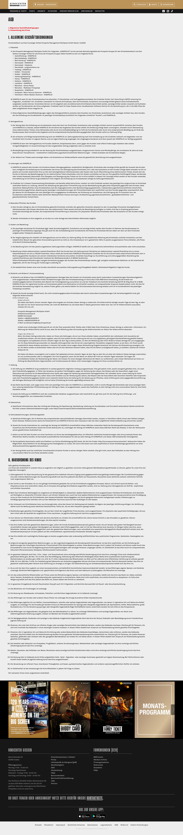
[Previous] (9, 709)
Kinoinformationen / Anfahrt (63, 757)
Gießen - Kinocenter (46, 4)
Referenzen (98, 765)
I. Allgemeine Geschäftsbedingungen (23, 28)
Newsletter (100, 11)
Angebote (41, 11)
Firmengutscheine (101, 762)
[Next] (173, 709)
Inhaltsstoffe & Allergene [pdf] (64, 762)
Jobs (53, 781)
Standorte (98, 768)
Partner (54, 783)
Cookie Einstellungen (139, 825)
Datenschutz (92, 825)
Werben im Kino (100, 760)
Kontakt (38, 825)
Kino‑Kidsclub (86, 11)
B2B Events (98, 757)
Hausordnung (56, 770)
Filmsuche (141, 4)
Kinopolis (18, 4)
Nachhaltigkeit (57, 765)
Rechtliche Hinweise (76, 825)
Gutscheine (52, 11)
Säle (53, 768)
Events (32, 11)
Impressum (60, 825)
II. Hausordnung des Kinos (19, 30)
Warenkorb (168, 4)
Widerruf (124, 825)
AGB (116, 825)
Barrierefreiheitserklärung (62, 778)
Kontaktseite (95, 798)
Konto (154, 4)
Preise (53, 760)
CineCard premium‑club (69, 11)
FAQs (53, 773)
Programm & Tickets (18, 11)
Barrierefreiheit (57, 776)
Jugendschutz (106, 825)
